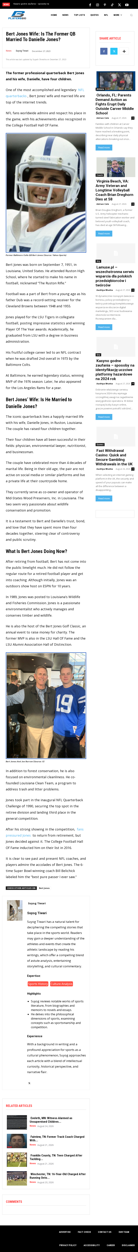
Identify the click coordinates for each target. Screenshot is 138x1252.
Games (100, 444)
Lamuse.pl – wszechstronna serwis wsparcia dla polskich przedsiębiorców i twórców (115, 276)
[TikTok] (112, 4)
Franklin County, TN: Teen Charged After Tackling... (56, 1157)
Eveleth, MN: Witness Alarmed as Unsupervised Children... (51, 1119)
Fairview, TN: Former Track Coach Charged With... (57, 1138)
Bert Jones (44, 888)
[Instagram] (97, 4)
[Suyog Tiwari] (14, 993)
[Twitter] (119, 4)
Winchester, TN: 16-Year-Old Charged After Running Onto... (58, 1175)
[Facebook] (90, 4)
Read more (104, 147)
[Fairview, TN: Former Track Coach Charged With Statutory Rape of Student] (16, 1140)
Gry (98, 261)
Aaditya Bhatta (104, 290)
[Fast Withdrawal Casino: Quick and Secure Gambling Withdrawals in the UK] (115, 436)
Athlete (100, 89)
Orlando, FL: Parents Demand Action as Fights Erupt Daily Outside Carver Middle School (115, 104)
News (9, 51)
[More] (124, 51)
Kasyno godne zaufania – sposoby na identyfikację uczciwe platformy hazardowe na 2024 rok (115, 370)
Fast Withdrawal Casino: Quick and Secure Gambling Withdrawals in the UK (114, 457)
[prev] (70, 5)
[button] (131, 15)
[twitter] (29, 1081)
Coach (100, 175)
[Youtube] (127, 4)
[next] (75, 5)
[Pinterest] (105, 4)
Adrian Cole (102, 118)
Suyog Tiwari (22, 51)
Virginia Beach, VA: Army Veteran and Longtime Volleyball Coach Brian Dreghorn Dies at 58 (114, 190)
